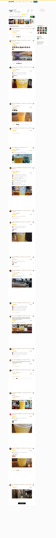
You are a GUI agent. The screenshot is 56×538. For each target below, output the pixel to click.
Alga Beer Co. (18, 30)
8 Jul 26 (13, 376)
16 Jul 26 (13, 242)
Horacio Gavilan (14, 392)
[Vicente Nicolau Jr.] (21, 63)
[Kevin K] (19, 63)
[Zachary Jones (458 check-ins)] (38, 28)
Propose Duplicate (42, 10)
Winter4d (13, 221)
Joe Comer (13, 448)
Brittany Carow (14, 210)
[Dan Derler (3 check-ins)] (46, 33)
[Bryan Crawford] (18, 63)
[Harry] (19, 36)
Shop (27, 1)
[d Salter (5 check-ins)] (43, 28)
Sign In (31, 1)
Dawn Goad (14, 270)
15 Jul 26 (13, 288)
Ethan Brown (14, 348)
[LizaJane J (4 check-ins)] (43, 33)
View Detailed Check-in (17, 34)
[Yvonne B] (16, 378)
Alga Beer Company (17, 11)
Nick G (13, 147)
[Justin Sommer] (18, 124)
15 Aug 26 (13, 34)
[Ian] (16, 63)
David (13, 28)
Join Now (35, 1)
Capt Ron (13, 369)
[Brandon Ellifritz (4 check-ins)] (43, 30)
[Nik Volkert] (16, 124)
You (33, 26)
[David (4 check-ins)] (41, 33)
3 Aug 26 (13, 122)
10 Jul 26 (13, 366)
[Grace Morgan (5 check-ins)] (38, 30)
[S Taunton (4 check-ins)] (46, 30)
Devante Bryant (14, 167)
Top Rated (19, 1)
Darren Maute (14, 40)
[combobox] (43, 1)
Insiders (23, 1)
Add (34, 17)
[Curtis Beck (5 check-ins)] (46, 28)
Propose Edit (42, 9)
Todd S (13, 484)
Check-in (31, 17)
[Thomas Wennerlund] (18, 36)
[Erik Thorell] (16, 36)
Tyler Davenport (14, 302)
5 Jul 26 (13, 499)
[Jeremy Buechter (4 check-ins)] (41, 30)
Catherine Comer (14, 413)
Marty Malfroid (14, 359)
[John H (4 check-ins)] (38, 33)
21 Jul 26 (13, 218)
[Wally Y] (16, 470)
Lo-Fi (19, 28)
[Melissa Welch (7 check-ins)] (41, 28)
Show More (20, 17)
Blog (16, 1)
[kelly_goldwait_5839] (18, 470)
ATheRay (13, 256)
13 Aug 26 (13, 61)
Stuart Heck (14, 103)
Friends (31, 26)
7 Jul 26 (13, 468)
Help (25, 1)
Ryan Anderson (14, 315)
